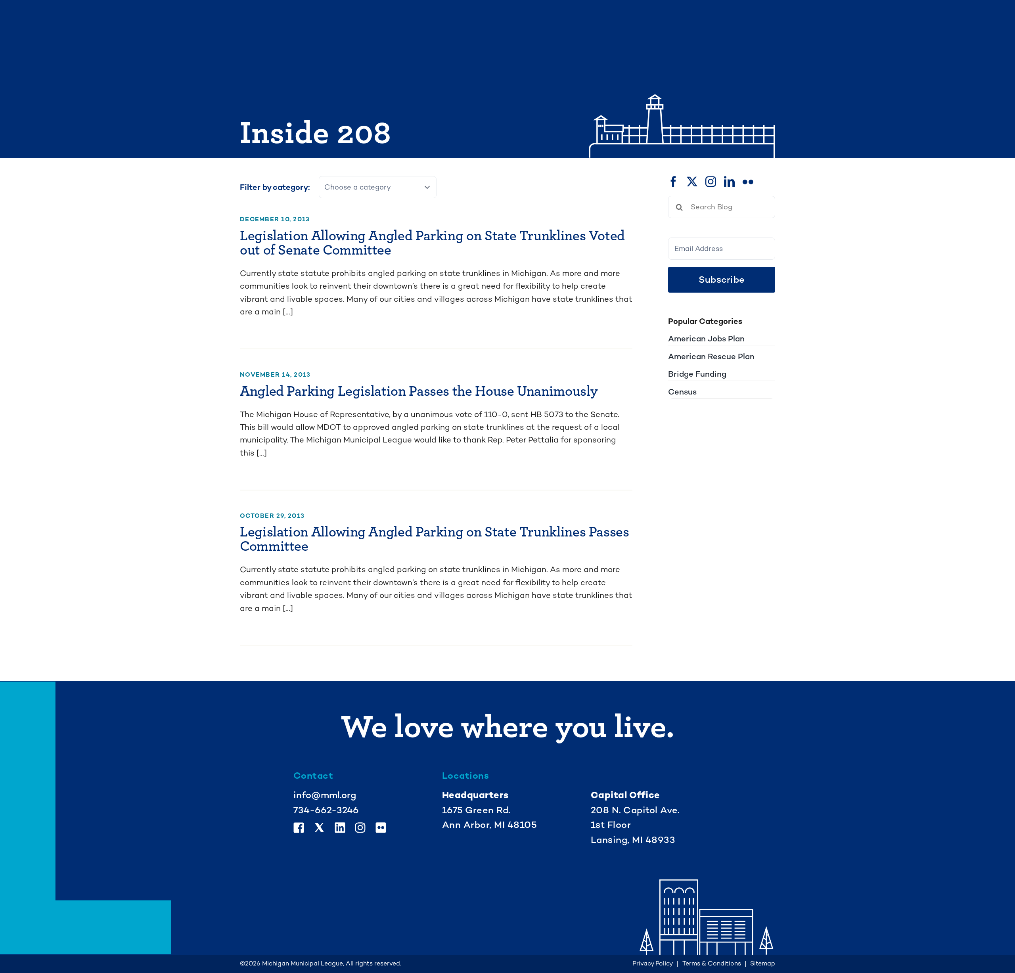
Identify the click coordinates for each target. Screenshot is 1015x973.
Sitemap (762, 964)
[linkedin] (729, 181)
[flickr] (748, 181)
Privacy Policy (652, 964)
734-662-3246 (326, 810)
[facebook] (673, 181)
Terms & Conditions (711, 964)
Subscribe (722, 279)
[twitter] (692, 181)
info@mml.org (324, 795)
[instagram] (710, 181)
